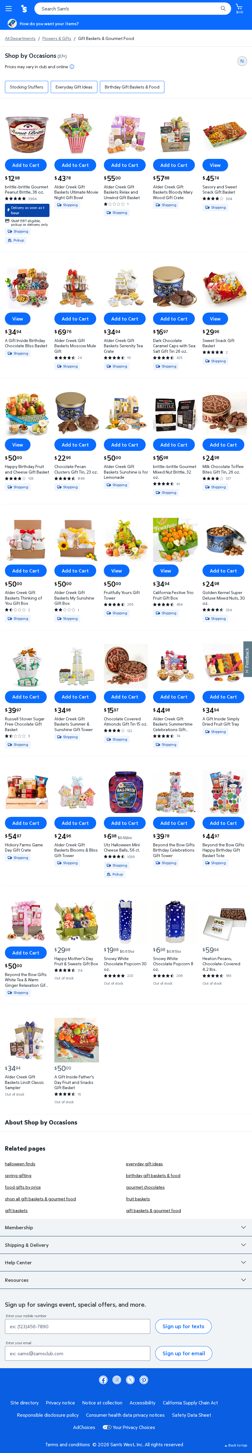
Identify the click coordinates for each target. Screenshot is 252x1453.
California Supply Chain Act (190, 1402)
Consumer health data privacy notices (125, 1415)
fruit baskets (138, 1199)
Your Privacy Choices (134, 1427)
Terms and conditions (67, 1444)
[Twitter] (130, 1379)
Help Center (18, 1262)
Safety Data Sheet (191, 1415)
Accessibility (143, 1402)
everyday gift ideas (144, 1164)
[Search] (223, 9)
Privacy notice (60, 1402)
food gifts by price (23, 1187)
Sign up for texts (183, 1326)
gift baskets (16, 1210)
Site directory (24, 1402)
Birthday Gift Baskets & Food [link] (132, 87)
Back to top (237, 1445)
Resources (17, 1280)
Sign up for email (184, 1353)
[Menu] (10, 9)
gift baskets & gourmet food (153, 1210)
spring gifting (18, 1175)
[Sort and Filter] (242, 61)
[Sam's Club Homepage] (25, 8)
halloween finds (20, 1164)
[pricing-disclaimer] (71, 66)
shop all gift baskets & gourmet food (40, 1199)
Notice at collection (102, 1402)
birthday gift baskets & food (153, 1175)
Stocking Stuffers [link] (26, 87)
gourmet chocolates (145, 1187)
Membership (19, 1227)
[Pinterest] (144, 1379)
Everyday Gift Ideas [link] (74, 87)
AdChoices (84, 1427)
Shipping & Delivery (27, 1245)
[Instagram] (116, 1379)
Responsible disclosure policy (48, 1415)
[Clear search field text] (215, 8)
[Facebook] (103, 1379)
